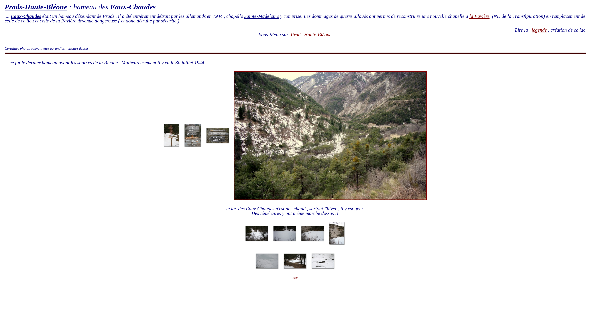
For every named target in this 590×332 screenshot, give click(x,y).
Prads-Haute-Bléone (311, 34)
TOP (295, 277)
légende (539, 30)
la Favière (479, 16)
